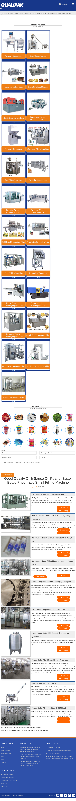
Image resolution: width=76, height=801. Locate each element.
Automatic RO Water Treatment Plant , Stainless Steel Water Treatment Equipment (30, 749)
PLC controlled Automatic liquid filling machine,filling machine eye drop (26, 730)
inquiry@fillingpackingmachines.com (59, 750)
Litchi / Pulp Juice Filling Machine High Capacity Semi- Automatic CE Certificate (31, 756)
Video (2, 756)
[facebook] (61, 795)
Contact (3, 762)
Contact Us (64, 508)
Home (11, 13)
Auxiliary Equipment (7, 774)
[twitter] (65, 795)
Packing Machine (6, 753)
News (16, 13)
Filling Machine (5, 750)
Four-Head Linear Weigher (9, 780)
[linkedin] (73, 795)
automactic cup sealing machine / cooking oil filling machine (22, 727)
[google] (69, 795)
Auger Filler (4, 783)
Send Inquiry (63, 510)
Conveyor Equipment (7, 777)
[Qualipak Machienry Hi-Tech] (14, 4)
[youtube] (57, 795)
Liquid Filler (4, 786)
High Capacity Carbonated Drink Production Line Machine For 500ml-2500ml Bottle (30, 763)
